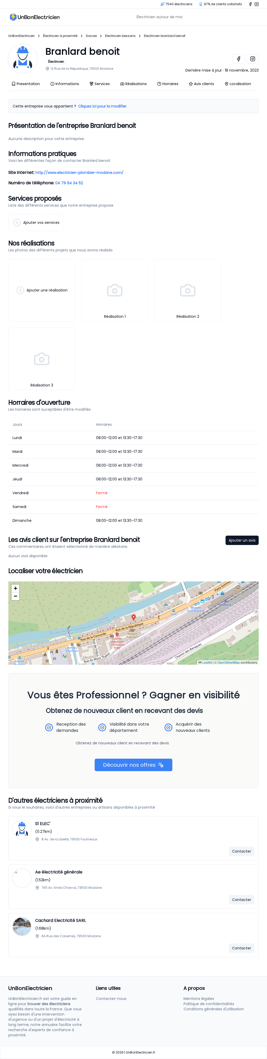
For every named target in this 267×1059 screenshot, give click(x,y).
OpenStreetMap (228, 662)
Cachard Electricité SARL (60, 920)
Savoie (91, 36)
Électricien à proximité (60, 36)
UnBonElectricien (21, 36)
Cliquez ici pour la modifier (102, 106)
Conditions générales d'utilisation (214, 1009)
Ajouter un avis (242, 540)
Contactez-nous (111, 998)
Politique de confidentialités (209, 1003)
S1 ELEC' (42, 824)
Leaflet (207, 662)
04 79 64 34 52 (69, 183)
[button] (133, 617)
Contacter (241, 851)
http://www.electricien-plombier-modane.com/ (79, 172)
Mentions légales (199, 998)
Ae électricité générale (58, 872)
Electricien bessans (120, 36)
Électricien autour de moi (160, 17)
